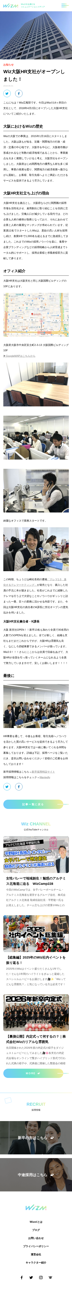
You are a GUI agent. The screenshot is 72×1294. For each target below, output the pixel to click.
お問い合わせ (36, 1238)
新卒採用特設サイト (43, 771)
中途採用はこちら (32, 1175)
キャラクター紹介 (36, 1262)
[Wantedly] (50, 1277)
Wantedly (45, 777)
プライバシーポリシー (36, 1246)
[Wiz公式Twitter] (31, 1277)
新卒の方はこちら (32, 1138)
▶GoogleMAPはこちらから (19, 355)
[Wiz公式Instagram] (41, 1277)
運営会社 (36, 1254)
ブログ (36, 1229)
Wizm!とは (36, 1221)
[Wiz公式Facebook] (22, 1277)
